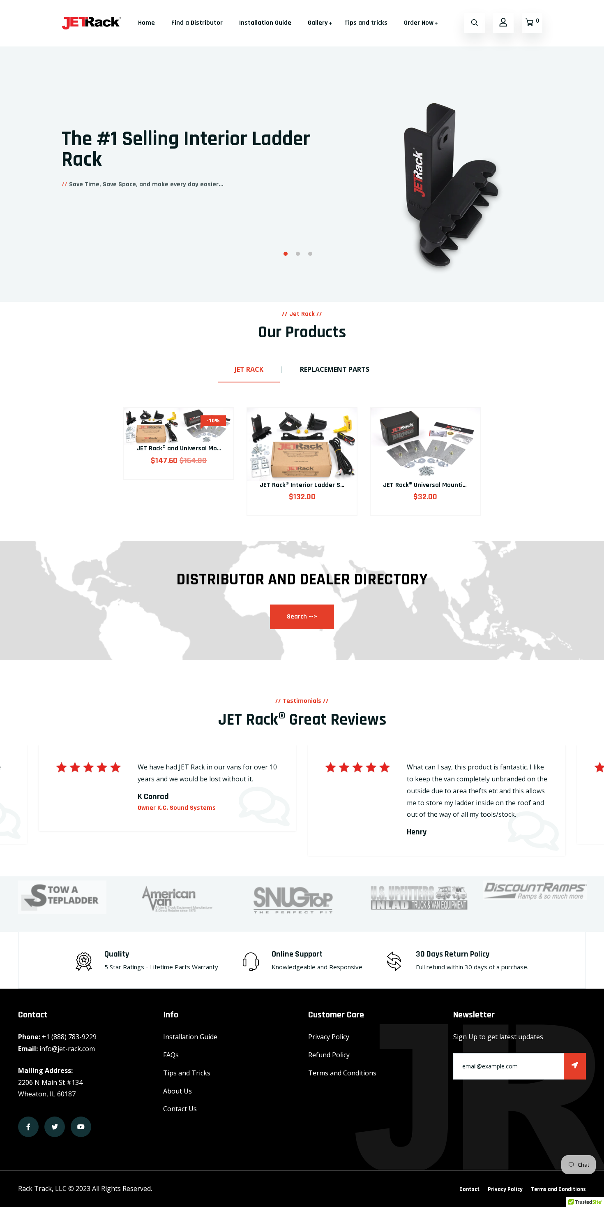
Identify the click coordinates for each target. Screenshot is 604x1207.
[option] (302, 141)
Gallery (318, 23)
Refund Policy (329, 1054)
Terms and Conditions (342, 1072)
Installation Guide (265, 23)
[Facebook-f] (28, 1127)
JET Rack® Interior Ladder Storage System (322, 485)
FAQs (171, 1054)
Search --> (302, 616)
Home (146, 23)
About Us (177, 1091)
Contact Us (180, 1108)
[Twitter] (54, 1127)
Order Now (418, 23)
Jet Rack (249, 369)
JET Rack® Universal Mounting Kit (431, 485)
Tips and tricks (365, 23)
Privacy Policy (328, 1036)
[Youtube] (81, 1127)
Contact (469, 1189)
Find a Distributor (197, 23)
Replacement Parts (334, 369)
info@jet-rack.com (67, 1048)
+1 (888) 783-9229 (69, 1036)
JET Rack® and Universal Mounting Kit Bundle (202, 448)
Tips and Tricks (186, 1072)
